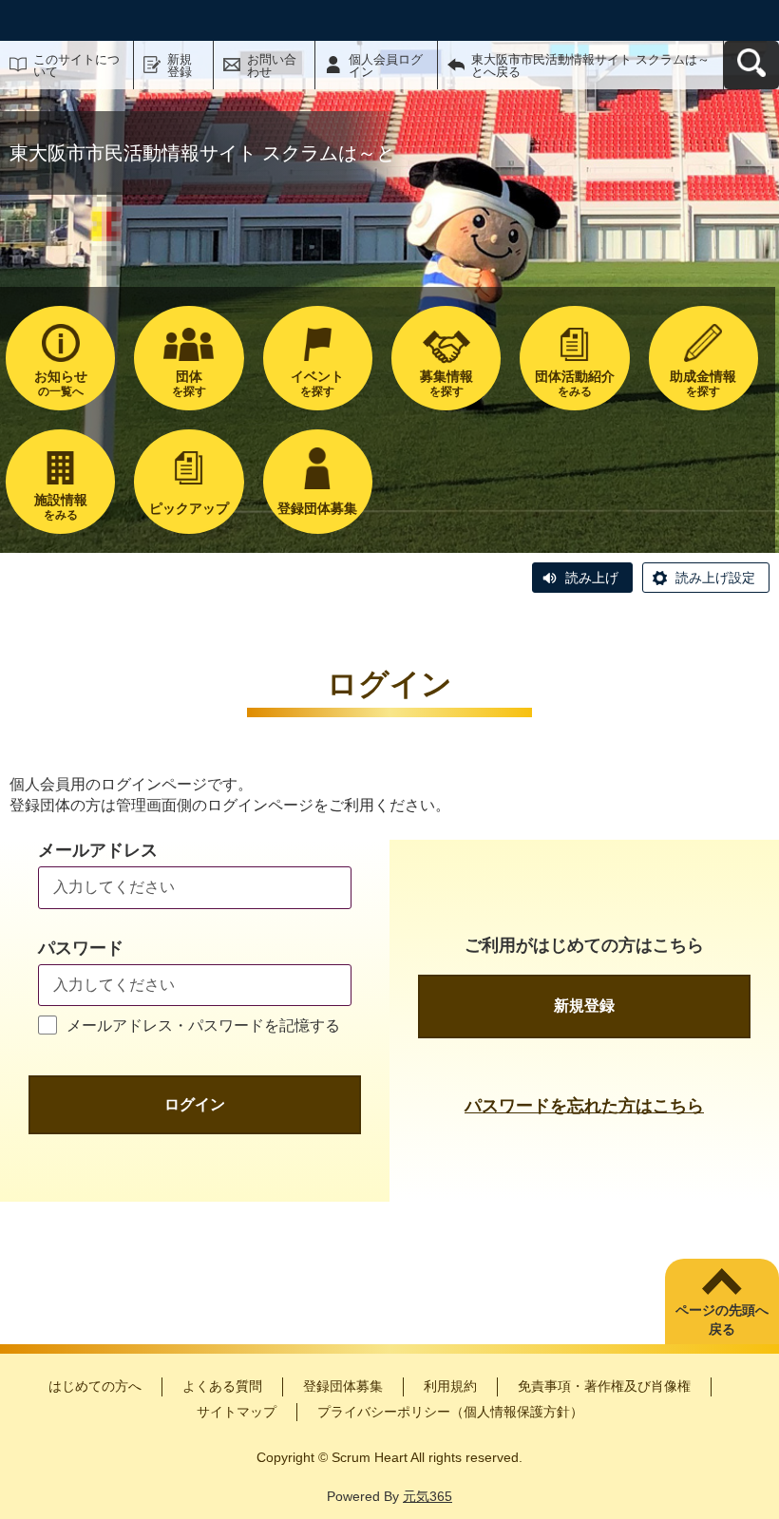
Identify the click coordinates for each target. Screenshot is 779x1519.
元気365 (427, 1496)
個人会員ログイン (386, 65)
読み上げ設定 (715, 577)
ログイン (194, 1104)
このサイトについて (76, 65)
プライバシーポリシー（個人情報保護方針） (450, 1411)
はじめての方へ (95, 1386)
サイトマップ (236, 1411)
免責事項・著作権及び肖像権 (604, 1386)
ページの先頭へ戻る (722, 1319)
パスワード (81, 948)
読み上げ (591, 577)
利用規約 (450, 1386)
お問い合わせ (271, 65)
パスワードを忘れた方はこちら (584, 1105)
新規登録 (179, 65)
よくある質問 (222, 1386)
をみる (575, 383)
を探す (189, 383)
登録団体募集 (343, 1386)
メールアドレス (98, 850)
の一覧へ (60, 383)
